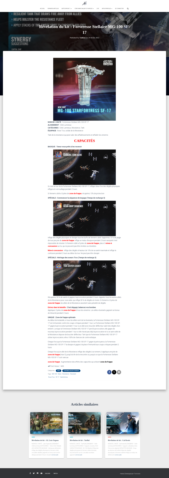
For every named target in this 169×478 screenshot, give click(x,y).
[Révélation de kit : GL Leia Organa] (46, 423)
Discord (47, 473)
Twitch (55, 473)
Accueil (42, 8)
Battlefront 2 (66, 8)
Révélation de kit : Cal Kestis (119, 440)
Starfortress (64, 377)
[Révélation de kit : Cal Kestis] (123, 423)
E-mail (37, 473)
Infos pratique (106, 8)
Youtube (41, 473)
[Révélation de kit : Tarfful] (84, 423)
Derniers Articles (53, 8)
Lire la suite (54, 455)
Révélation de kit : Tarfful (79, 440)
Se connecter (119, 8)
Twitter (34, 473)
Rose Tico (51, 377)
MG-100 (54, 374)
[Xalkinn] (84, 3)
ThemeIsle (137, 473)
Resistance (65, 374)
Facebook (30, 473)
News (58, 370)
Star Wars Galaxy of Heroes (84, 8)
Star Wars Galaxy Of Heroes (71, 370)
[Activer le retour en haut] (165, 474)
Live (98, 8)
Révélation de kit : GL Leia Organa (45, 440)
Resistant (73, 374)
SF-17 (57, 377)
